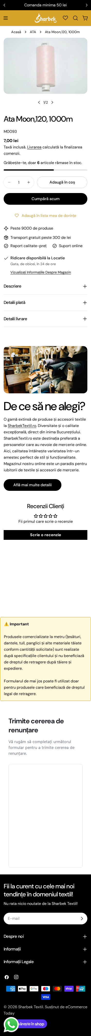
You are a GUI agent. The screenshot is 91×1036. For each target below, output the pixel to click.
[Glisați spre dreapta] (52, 102)
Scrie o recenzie (45, 534)
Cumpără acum (46, 198)
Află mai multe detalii (32, 484)
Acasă (16, 32)
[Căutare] (75, 18)
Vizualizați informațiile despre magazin (40, 272)
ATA (33, 32)
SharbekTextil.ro (22, 425)
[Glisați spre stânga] (39, 102)
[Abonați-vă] (82, 918)
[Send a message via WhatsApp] (11, 1025)
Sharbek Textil (30, 1006)
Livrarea (34, 147)
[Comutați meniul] (5, 18)
